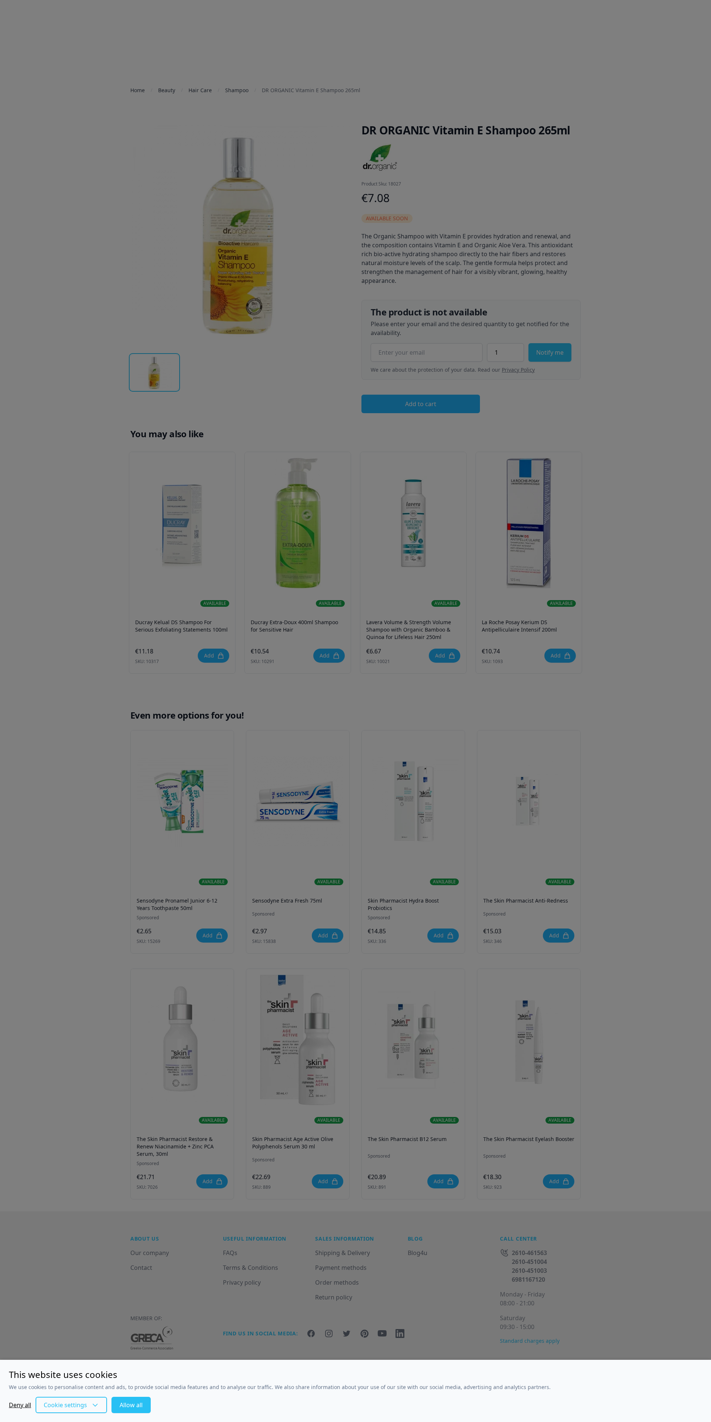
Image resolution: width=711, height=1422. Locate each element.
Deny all (20, 1405)
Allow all (131, 1405)
